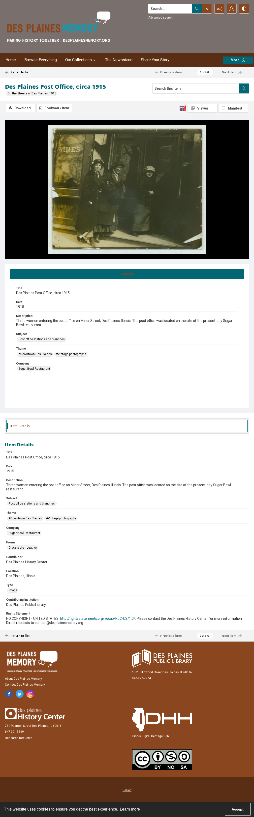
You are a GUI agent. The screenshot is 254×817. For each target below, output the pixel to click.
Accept (238, 809)
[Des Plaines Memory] (32, 661)
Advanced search (160, 17)
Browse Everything (40, 59)
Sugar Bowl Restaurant (34, 368)
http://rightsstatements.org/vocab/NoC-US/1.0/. (98, 618)
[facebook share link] (9, 694)
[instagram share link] (30, 694)
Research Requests (18, 738)
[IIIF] (183, 108)
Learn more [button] (130, 809)
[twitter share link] (20, 694)
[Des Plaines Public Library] (162, 658)
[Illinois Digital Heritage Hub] (162, 720)
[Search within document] (244, 88)
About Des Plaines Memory (23, 678)
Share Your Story (155, 59)
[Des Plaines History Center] (35, 714)
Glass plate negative (23, 547)
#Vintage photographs (71, 354)
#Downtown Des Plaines (35, 354)
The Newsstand (118, 59)
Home (10, 59)
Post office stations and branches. (42, 339)
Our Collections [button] (78, 59)
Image (13, 590)
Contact (127, 790)
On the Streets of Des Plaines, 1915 (31, 93)
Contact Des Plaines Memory (25, 684)
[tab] (127, 274)
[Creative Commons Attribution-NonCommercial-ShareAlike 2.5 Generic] (162, 759)
